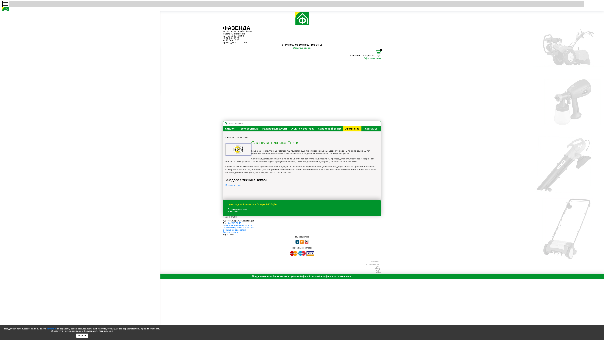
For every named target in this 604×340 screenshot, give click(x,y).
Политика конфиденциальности (237, 225)
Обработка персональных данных (238, 228)
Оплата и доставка (302, 128)
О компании (352, 128)
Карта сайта (228, 234)
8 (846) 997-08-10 (292, 44)
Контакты (371, 128)
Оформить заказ (372, 58)
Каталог (230, 128)
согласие (51, 328)
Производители (249, 128)
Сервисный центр (329, 128)
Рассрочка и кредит (274, 128)
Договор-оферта (230, 232)
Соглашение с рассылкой (234, 230)
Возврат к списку (234, 185)
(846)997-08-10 (234, 223)
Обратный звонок (302, 48)
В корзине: (355, 55)
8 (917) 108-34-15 (312, 44)
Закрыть (82, 335)
